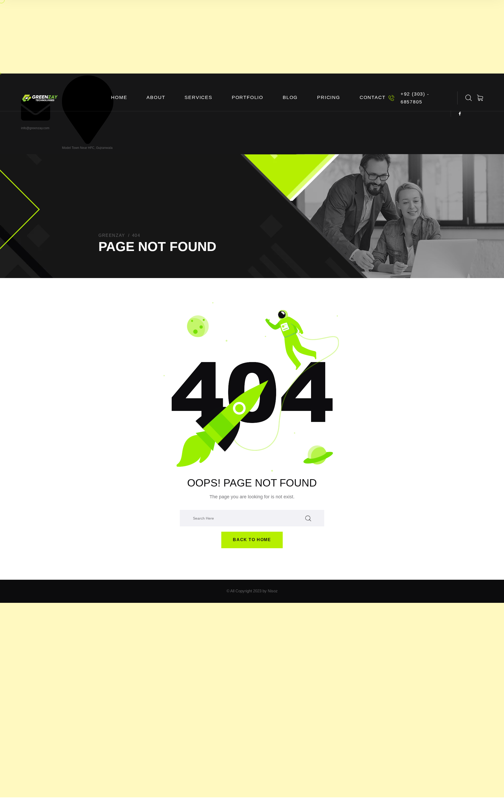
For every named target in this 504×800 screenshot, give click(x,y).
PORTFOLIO (247, 97)
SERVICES (198, 97)
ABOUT (155, 97)
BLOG (290, 97)
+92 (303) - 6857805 (415, 97)
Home (119, 97)
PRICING (328, 97)
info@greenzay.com (35, 128)
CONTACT (373, 97)
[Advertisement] (252, 37)
